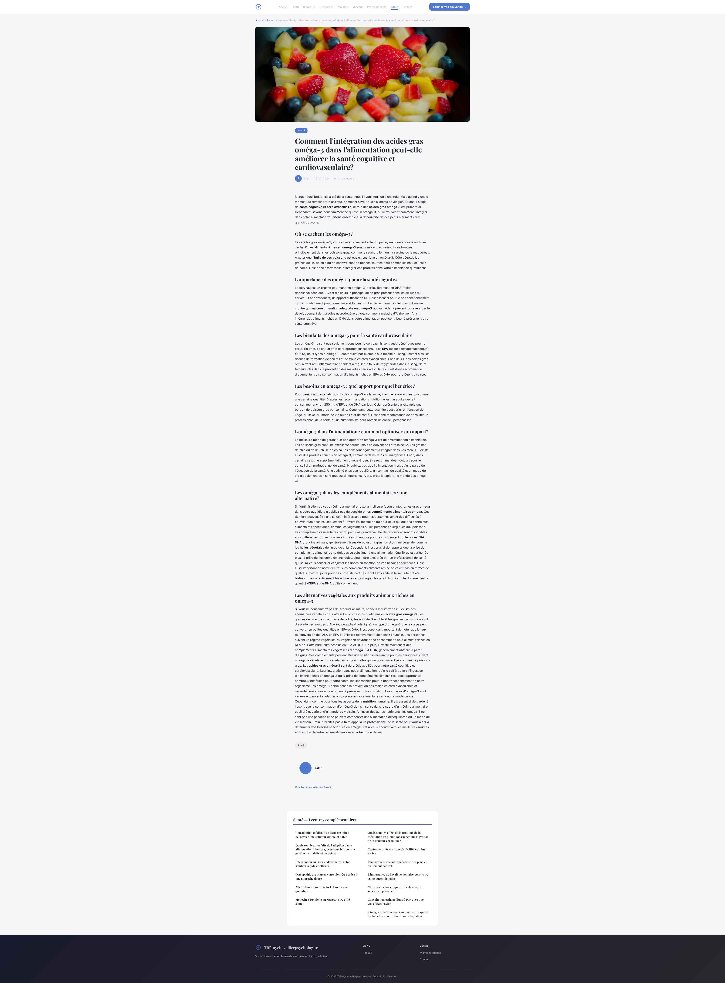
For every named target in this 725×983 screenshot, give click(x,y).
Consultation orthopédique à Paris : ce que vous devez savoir (396, 901)
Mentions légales (430, 952)
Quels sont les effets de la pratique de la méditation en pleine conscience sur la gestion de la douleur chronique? (398, 837)
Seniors (407, 6)
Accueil (283, 6)
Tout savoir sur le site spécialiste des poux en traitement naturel (397, 864)
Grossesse (326, 6)
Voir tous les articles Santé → (315, 787)
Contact (425, 959)
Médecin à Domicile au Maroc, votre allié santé (322, 901)
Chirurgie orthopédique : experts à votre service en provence (394, 889)
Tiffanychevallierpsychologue (291, 947)
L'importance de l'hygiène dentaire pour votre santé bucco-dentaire (398, 876)
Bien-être (309, 6)
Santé (394, 6)
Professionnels (376, 6)
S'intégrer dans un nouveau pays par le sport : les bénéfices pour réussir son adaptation (398, 914)
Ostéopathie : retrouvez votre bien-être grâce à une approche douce (326, 876)
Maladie (343, 6)
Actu (296, 6)
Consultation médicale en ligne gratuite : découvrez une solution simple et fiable (322, 834)
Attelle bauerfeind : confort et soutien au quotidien (322, 889)
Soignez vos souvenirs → (449, 6)
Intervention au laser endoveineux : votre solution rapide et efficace (322, 864)
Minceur (357, 6)
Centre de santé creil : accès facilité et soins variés (396, 851)
